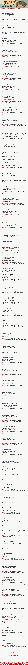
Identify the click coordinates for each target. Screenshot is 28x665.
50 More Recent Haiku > (14, 655)
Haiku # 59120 (5, 619)
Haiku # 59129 (5, 512)
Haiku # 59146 (5, 302)
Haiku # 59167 (5, 18)
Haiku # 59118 (5, 645)
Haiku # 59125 (5, 558)
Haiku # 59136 (5, 420)
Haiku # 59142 (5, 351)
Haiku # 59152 (5, 214)
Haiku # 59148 (5, 279)
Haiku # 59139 (5, 385)
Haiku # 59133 (5, 454)
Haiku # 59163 (5, 66)
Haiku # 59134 (5, 443)
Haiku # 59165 (5, 43)
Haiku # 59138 (5, 397)
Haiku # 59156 (5, 167)
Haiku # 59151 (5, 227)
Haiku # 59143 (5, 338)
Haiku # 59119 (5, 632)
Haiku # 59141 (5, 362)
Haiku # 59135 (5, 431)
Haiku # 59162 (5, 78)
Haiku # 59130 (5, 500)
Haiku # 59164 (5, 55)
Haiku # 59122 (5, 594)
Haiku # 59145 (5, 314)
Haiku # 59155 (5, 179)
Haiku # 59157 (5, 138)
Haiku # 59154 (5, 191)
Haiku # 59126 (5, 546)
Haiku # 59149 (5, 262)
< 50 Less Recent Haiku (14, 652)
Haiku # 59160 (5, 101)
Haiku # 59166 (5, 30)
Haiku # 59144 (5, 325)
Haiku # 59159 (5, 112)
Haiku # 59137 (5, 408)
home (2, 8)
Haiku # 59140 (5, 374)
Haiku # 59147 (5, 291)
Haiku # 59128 (5, 523)
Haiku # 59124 (5, 571)
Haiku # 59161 (5, 89)
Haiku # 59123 (5, 582)
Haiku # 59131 (5, 489)
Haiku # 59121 (5, 607)
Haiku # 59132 (5, 477)
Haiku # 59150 (5, 250)
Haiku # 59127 (5, 535)
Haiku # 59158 (5, 124)
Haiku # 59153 (5, 203)
